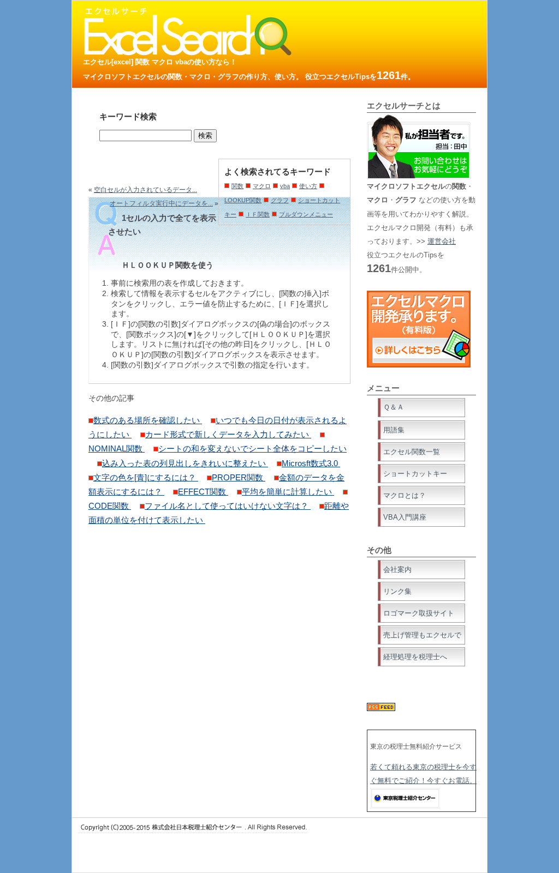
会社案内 (397, 569)
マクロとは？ (404, 495)
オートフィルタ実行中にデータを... (161, 203)
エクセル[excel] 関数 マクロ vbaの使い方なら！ (160, 62)
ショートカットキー (415, 473)
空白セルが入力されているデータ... (145, 190)
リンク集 (397, 591)
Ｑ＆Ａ (393, 407)
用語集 (394, 430)
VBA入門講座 (404, 517)
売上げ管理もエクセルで (422, 635)
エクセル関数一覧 (411, 452)
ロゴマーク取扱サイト (418, 613)
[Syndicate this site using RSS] (381, 709)
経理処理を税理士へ (415, 657)
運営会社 (441, 241)
